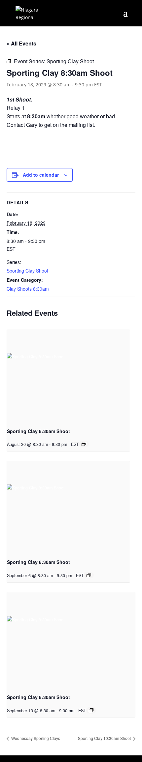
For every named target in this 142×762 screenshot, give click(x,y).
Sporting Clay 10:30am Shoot (105, 738)
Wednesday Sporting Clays (35, 738)
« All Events (21, 43)
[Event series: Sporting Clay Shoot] (84, 444)
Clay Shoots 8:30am (28, 288)
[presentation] (68, 376)
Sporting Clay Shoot (27, 270)
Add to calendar (41, 174)
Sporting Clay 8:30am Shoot (38, 431)
